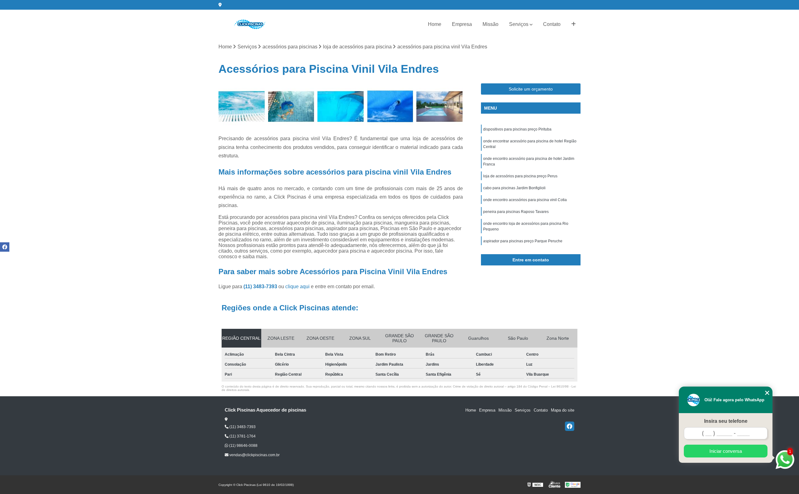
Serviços (518, 24)
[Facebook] (569, 426)
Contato (552, 24)
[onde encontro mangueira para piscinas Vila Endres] (439, 106)
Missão (490, 24)
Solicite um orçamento (531, 88)
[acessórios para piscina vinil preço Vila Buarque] (241, 106)
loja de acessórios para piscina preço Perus (520, 176)
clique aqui (297, 286)
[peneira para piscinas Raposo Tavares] (390, 106)
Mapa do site (562, 410)
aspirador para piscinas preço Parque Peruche (522, 241)
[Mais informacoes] (573, 24)
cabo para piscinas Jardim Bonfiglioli (514, 188)
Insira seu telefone (726, 421)
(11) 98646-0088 (242, 445)
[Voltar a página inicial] (249, 24)
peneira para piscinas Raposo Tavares (516, 212)
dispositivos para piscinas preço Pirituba (517, 129)
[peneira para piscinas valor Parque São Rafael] (340, 106)
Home (434, 24)
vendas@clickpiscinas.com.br (254, 455)
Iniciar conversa (725, 451)
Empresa (462, 24)
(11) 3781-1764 (242, 436)
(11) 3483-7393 (260, 286)
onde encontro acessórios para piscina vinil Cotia (525, 200)
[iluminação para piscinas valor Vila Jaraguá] (291, 106)
